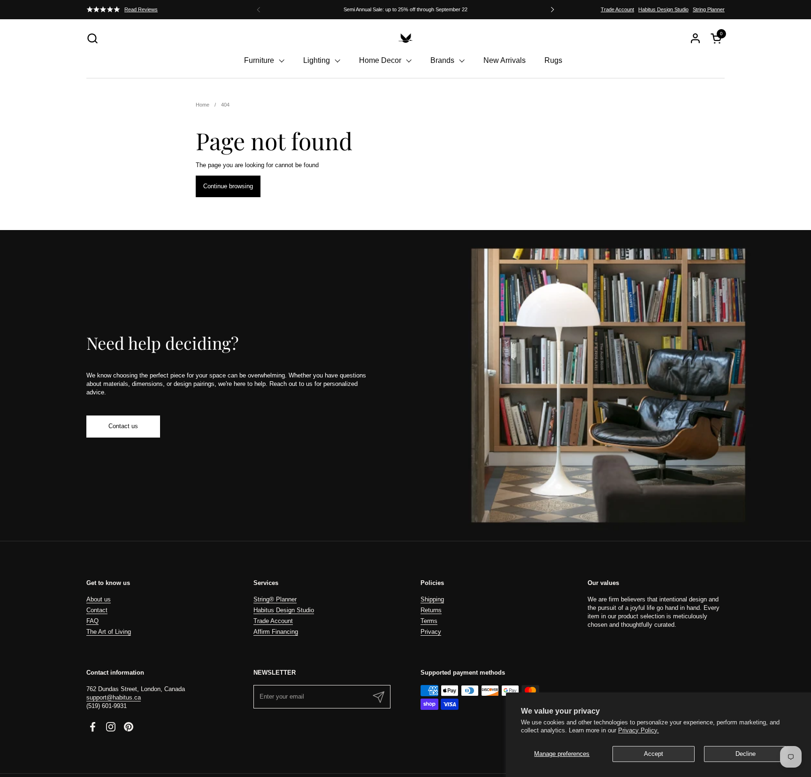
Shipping (432, 599)
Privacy (431, 631)
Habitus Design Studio (663, 9)
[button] (92, 38)
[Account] (695, 38)
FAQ (92, 620)
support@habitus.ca (113, 697)
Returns (431, 610)
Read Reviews (141, 9)
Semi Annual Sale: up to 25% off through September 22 (405, 9)
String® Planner (275, 599)
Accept (653, 753)
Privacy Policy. (638, 730)
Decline (745, 753)
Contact (96, 610)
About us (98, 599)
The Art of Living (108, 631)
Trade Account (617, 9)
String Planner (709, 9)
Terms (429, 620)
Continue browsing (228, 186)
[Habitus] (405, 38)
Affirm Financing (275, 631)
